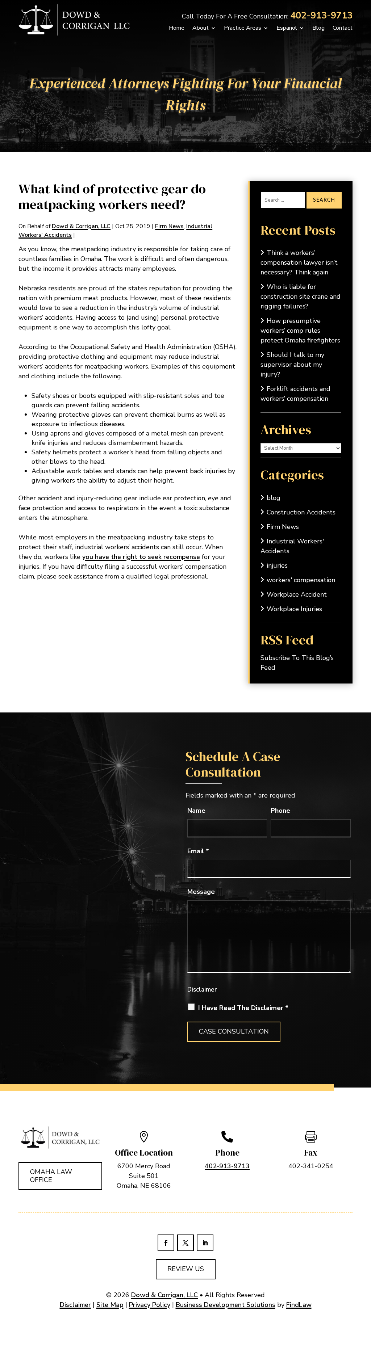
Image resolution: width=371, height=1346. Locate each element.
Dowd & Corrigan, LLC (81, 226)
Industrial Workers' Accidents (292, 546)
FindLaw (299, 1304)
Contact (343, 27)
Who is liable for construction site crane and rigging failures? (300, 296)
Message (201, 891)
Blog (318, 27)
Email (198, 851)
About (200, 27)
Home (176, 27)
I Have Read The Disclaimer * (243, 1008)
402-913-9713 (321, 15)
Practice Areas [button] (242, 27)
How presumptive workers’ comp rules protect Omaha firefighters (300, 330)
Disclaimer (202, 989)
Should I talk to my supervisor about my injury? (292, 364)
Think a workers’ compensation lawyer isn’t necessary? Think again (299, 262)
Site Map (110, 1304)
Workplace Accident (297, 594)
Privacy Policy (149, 1304)
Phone (280, 810)
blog (273, 497)
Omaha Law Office (51, 1176)
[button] (356, 1331)
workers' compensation (301, 580)
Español (286, 27)
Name (196, 810)
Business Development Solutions (225, 1304)
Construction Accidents (301, 512)
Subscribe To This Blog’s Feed (297, 662)
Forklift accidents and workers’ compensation (295, 393)
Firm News (169, 226)
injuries (277, 565)
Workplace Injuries (294, 609)
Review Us (185, 1269)
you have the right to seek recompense (141, 556)
